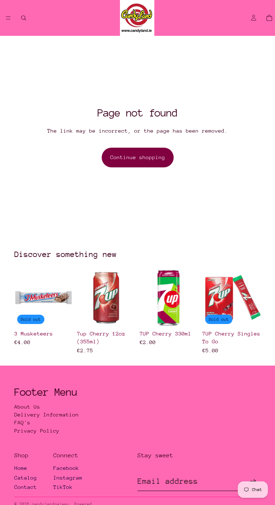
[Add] (124, 315)
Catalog (25, 478)
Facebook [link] (66, 468)
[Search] (24, 18)
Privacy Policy (36, 431)
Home (20, 468)
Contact (25, 487)
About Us (27, 407)
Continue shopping (137, 157)
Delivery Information (46, 414)
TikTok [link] (63, 487)
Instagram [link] (67, 478)
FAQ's (22, 422)
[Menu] (8, 18)
